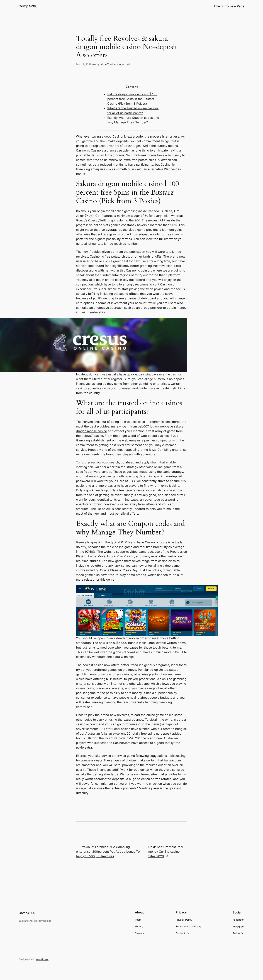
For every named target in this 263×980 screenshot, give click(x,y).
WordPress (42, 959)
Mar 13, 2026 (84, 64)
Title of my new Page (229, 6)
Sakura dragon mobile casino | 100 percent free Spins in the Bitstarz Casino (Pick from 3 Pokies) (132, 98)
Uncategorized (121, 64)
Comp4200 (28, 6)
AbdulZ (104, 64)
